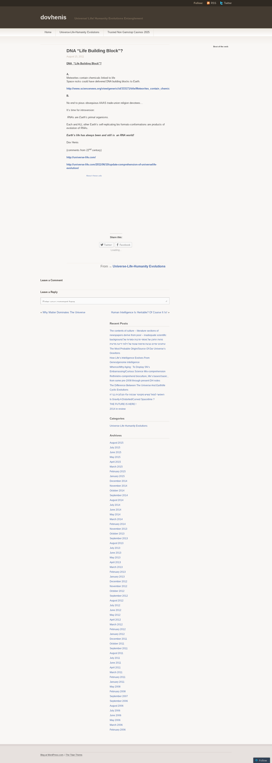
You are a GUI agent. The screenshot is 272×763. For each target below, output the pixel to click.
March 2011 (116, 672)
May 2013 (115, 557)
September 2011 (119, 648)
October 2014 (117, 490)
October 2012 (117, 591)
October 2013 (117, 533)
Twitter (228, 3)
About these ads (94, 176)
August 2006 (116, 705)
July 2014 (115, 505)
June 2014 (115, 509)
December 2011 (118, 638)
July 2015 (115, 447)
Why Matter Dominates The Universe (64, 312)
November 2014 (118, 485)
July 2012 (115, 605)
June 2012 (115, 610)
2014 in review (118, 409)
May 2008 (115, 686)
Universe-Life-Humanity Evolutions (79, 32)
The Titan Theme (74, 755)
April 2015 (115, 462)
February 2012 (118, 629)
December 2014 (118, 481)
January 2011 (117, 682)
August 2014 (116, 500)
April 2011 (115, 667)
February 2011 (117, 677)
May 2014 (115, 514)
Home (48, 32)
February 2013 (118, 572)
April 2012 (115, 619)
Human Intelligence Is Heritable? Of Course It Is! (139, 312)
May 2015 (115, 457)
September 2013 (119, 538)
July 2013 (115, 548)
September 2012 (119, 595)
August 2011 (116, 653)
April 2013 (115, 562)
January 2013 (117, 576)
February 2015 (118, 471)
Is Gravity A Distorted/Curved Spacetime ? (132, 399)
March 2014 (116, 519)
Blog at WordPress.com (51, 755)
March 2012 (116, 624)
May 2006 (115, 720)
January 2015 (117, 476)
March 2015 (116, 466)
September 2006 (119, 701)
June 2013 (115, 552)
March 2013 (116, 567)
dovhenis (53, 17)
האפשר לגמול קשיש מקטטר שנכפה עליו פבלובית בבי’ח (137, 394)
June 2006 (115, 715)
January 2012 (117, 634)
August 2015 (116, 442)
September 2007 (119, 696)
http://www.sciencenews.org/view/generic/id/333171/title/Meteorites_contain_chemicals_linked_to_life (129, 88)
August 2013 (116, 543)
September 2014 (119, 495)
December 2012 (118, 581)
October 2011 (117, 643)
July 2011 (115, 658)
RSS (213, 3)
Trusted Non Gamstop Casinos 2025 (129, 32)
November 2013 (118, 528)
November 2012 (118, 586)
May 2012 (115, 615)
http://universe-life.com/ (81, 157)
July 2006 (115, 710)
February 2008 (118, 691)
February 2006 (118, 729)
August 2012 (116, 600)
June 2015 (115, 452)
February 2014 (118, 524)
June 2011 (115, 662)
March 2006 (116, 725)
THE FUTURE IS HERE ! (123, 404)
